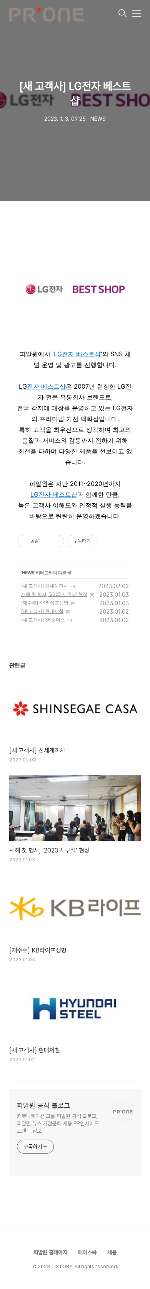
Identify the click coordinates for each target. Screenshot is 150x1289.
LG (58, 354)
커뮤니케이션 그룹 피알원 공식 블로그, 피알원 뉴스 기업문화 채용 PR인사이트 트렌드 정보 (57, 1123)
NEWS (28, 572)
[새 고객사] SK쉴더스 (43, 620)
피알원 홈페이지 (50, 1252)
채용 (112, 1252)
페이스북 (87, 1252)
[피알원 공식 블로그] (63, 13)
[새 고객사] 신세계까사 (44, 586)
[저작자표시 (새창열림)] (100, 541)
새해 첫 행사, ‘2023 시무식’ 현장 (54, 594)
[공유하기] (46, 541)
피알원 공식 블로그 (43, 1105)
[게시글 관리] (55, 541)
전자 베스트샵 (81, 354)
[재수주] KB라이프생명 (44, 603)
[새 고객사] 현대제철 (42, 611)
